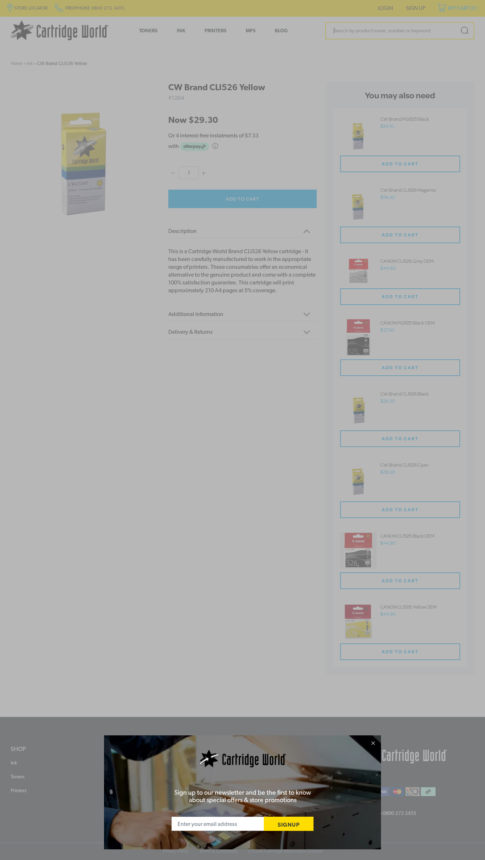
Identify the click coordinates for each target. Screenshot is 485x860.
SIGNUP (289, 824)
